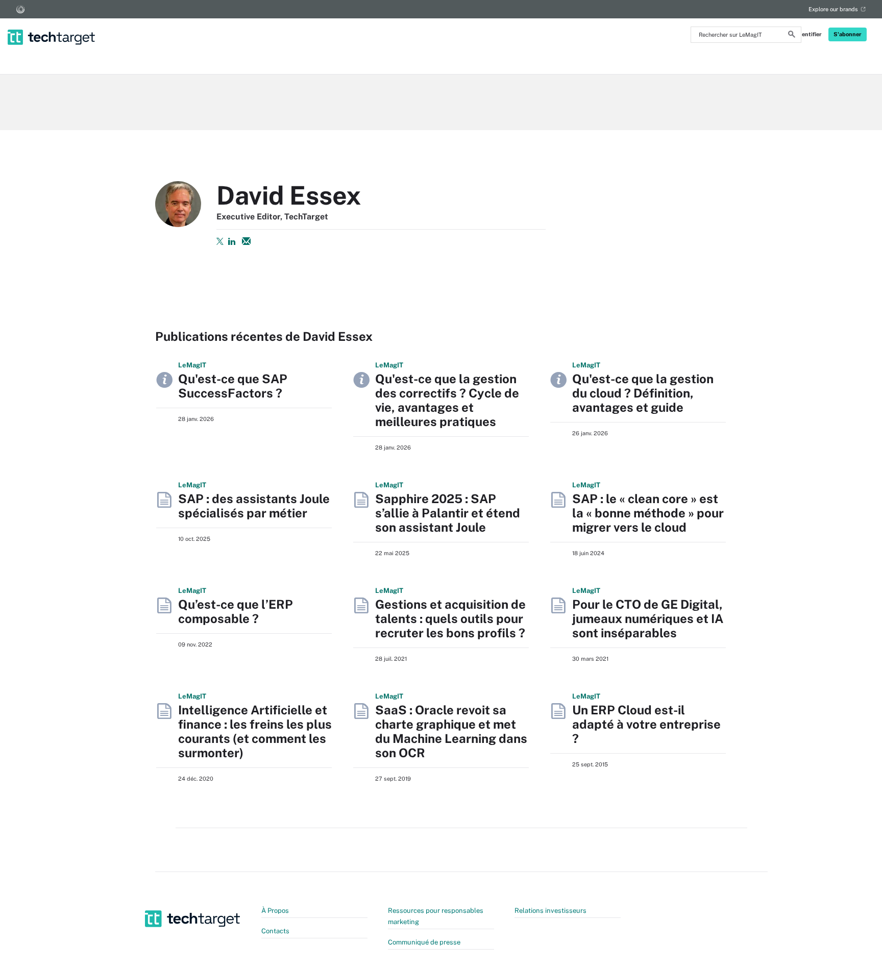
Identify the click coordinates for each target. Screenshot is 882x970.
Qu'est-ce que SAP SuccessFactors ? (232, 385)
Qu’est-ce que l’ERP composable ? (235, 611)
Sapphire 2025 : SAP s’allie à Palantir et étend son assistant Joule (447, 512)
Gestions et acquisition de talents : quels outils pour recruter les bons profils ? (450, 618)
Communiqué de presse (424, 942)
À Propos (275, 910)
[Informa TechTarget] (20, 9)
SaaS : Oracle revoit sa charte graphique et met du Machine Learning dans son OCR (451, 731)
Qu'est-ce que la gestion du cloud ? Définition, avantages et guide (643, 392)
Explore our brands (833, 9)
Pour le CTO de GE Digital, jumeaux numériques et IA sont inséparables (647, 618)
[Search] (791, 35)
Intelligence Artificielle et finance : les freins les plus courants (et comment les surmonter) (255, 731)
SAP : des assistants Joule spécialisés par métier (254, 505)
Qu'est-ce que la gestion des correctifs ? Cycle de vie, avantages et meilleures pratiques (447, 400)
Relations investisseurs (550, 910)
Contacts (275, 931)
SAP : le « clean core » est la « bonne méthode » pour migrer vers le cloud (648, 512)
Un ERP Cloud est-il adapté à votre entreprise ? (646, 724)
